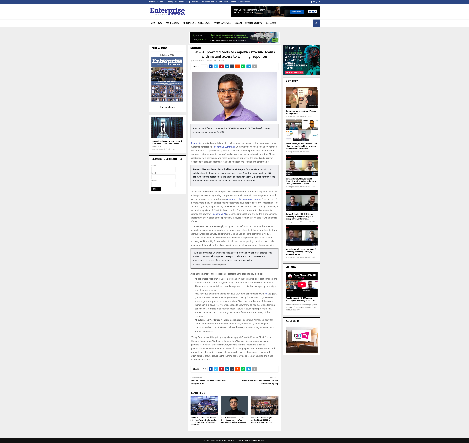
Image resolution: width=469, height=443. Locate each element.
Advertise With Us (209, 2)
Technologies (172, 23)
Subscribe (223, 2)
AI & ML (193, 48)
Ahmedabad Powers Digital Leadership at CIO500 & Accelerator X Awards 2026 (261, 420)
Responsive (196, 143)
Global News (204, 23)
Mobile (154, 181)
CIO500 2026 (271, 23)
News (159, 23)
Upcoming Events (253, 23)
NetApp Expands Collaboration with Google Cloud (208, 382)
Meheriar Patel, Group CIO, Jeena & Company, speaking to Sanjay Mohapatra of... (301, 252)
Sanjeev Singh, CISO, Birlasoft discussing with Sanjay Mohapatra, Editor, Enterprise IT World (301, 181)
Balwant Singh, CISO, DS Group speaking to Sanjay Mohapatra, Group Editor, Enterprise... (300, 216)
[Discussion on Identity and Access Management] (302, 97)
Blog (188, 2)
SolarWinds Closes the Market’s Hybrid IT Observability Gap (259, 382)
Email (153, 173)
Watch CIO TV (292, 320)
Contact (233, 2)
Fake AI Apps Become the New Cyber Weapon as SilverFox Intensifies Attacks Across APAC (233, 420)
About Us (196, 2)
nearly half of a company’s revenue (244, 199)
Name (153, 166)
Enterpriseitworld (259, 440)
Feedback (179, 2)
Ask (267, 293)
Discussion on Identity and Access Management (301, 112)
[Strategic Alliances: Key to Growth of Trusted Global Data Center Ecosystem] (167, 127)
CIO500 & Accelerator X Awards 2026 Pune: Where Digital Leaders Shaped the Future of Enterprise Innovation (204, 421)
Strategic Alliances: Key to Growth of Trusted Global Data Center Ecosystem (166, 144)
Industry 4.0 (188, 23)
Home (152, 23)
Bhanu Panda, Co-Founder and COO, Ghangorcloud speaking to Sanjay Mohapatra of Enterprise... (301, 146)
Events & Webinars (222, 23)
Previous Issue (167, 107)
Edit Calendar (244, 2)
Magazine (238, 23)
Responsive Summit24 (224, 146)
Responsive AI (219, 214)
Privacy (170, 2)
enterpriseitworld (198, 60)
